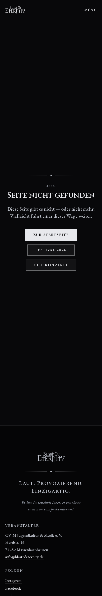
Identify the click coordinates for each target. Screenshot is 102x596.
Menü (90, 10)
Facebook (13, 588)
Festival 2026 (51, 250)
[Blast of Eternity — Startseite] (15, 10)
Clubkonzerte (51, 265)
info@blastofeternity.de (24, 556)
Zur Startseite (51, 235)
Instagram (13, 580)
